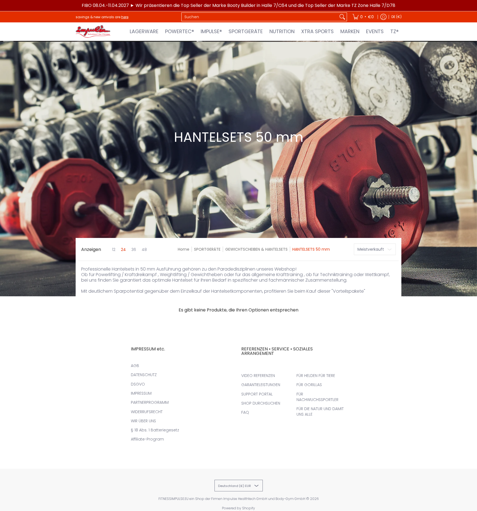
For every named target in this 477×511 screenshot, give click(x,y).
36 (133, 249)
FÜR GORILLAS (309, 384)
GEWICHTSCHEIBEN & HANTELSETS (256, 249)
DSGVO (138, 384)
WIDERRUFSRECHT (147, 412)
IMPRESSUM (141, 393)
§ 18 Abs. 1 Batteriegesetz (155, 430)
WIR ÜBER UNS (143, 421)
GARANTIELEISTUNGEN (260, 384)
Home (183, 249)
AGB (135, 365)
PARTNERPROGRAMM (150, 402)
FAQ (245, 412)
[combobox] (260, 17)
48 (144, 249)
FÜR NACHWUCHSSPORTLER (317, 396)
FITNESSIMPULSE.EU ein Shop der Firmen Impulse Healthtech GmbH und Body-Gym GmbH (231, 498)
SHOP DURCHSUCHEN (260, 403)
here (124, 17)
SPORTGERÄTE (207, 249)
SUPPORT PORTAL (257, 394)
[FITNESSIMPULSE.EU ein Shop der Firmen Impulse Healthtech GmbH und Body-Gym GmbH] (94, 31)
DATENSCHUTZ (144, 375)
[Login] (383, 16)
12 (113, 249)
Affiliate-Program (147, 439)
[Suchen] (342, 17)
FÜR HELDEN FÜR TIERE (315, 375)
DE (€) (396, 16)
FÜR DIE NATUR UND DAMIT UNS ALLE (320, 411)
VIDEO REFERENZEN (258, 375)
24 (123, 249)
